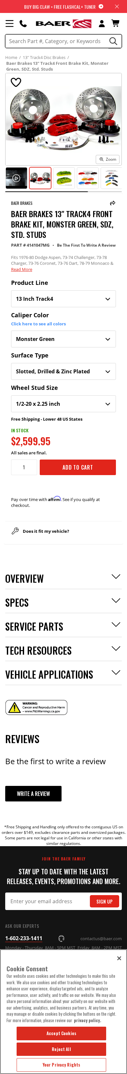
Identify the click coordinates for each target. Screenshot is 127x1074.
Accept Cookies (61, 1033)
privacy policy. (87, 1020)
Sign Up (104, 901)
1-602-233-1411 (23, 938)
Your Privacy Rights (61, 1064)
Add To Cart (78, 467)
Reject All (61, 1049)
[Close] (119, 958)
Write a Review (33, 794)
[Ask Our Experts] (23, 23)
